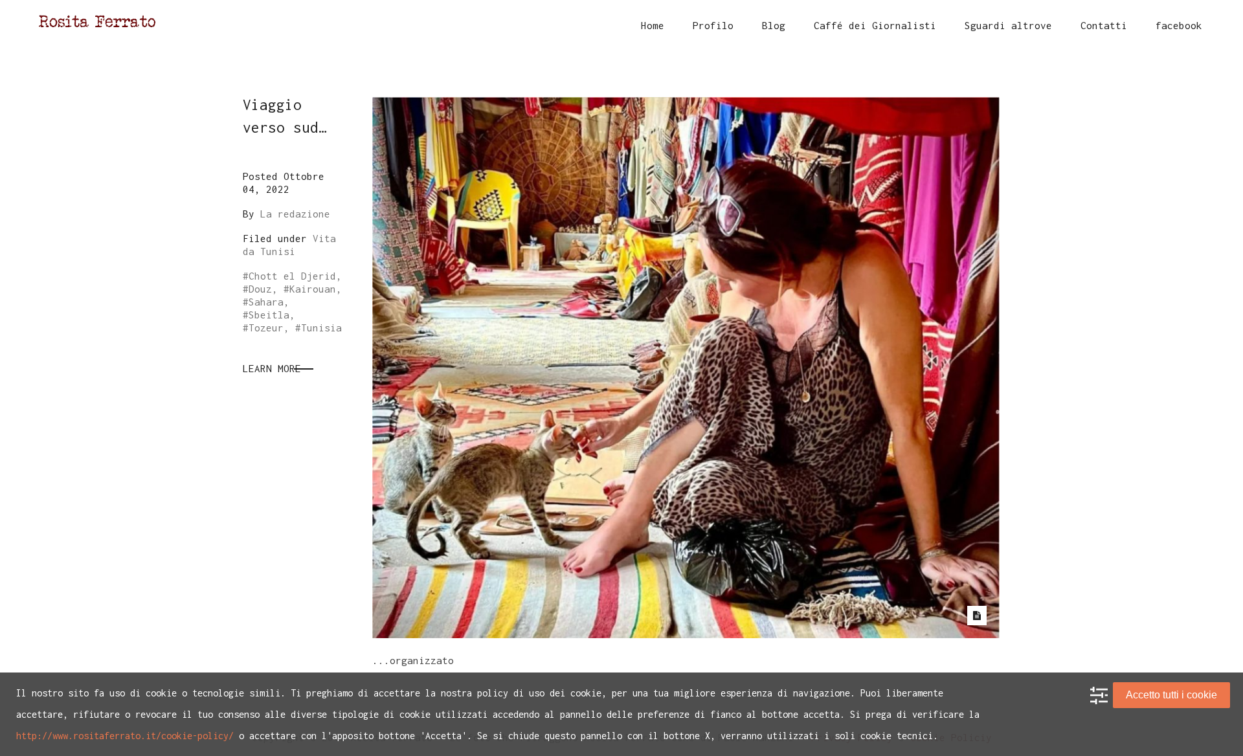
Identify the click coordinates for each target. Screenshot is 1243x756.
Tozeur (266, 327)
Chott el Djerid (292, 276)
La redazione (295, 213)
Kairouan (312, 289)
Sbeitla (269, 314)
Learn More (272, 368)
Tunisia (321, 327)
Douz (260, 289)
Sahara (266, 301)
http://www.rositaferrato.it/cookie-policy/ (125, 735)
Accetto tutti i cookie (1171, 694)
